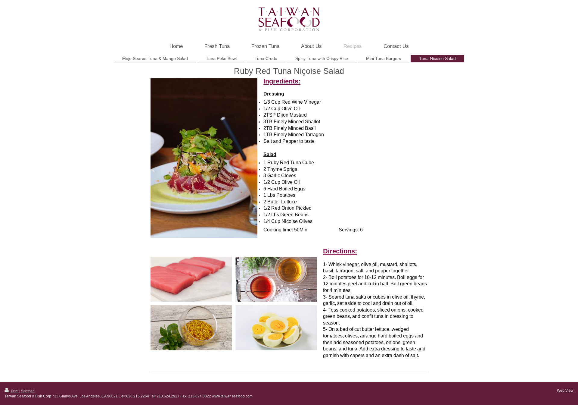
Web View (565, 390)
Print (14, 391)
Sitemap (28, 391)
